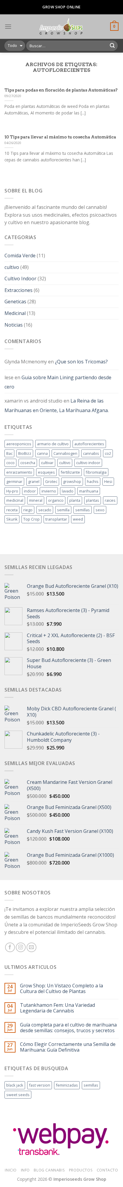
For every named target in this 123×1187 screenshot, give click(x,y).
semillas (82, 510)
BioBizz (24, 453)
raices (110, 500)
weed (78, 519)
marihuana (88, 491)
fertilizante (70, 472)
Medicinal (15, 313)
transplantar (56, 519)
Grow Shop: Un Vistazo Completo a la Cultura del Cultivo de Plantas (61, 988)
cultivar (47, 462)
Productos (81, 1170)
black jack (14, 1085)
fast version (39, 1085)
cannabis (91, 453)
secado (44, 510)
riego (28, 510)
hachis (93, 481)
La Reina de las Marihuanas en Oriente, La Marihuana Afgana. (56, 405)
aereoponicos (18, 443)
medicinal (14, 500)
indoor (30, 491)
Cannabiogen (65, 453)
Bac (9, 453)
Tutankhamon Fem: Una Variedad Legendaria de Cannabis (57, 1008)
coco (10, 462)
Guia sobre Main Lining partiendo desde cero (57, 382)
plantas (92, 500)
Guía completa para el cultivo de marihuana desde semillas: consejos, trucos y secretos (68, 1027)
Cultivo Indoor (20, 278)
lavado (67, 491)
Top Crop (31, 519)
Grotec (51, 481)
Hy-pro (12, 491)
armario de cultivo (53, 443)
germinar (14, 481)
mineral (35, 500)
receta (12, 510)
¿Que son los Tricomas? (81, 361)
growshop (72, 481)
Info (25, 1170)
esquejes (46, 472)
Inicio (11, 1170)
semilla (63, 510)
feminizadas (67, 1085)
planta (74, 500)
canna (42, 453)
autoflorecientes (89, 443)
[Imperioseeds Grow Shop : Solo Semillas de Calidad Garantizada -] (61, 26)
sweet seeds (18, 1094)
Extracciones (18, 290)
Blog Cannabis (49, 1170)
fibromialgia (96, 472)
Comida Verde (20, 255)
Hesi (108, 481)
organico (56, 500)
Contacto (107, 1170)
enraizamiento (19, 472)
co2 (108, 453)
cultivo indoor (88, 462)
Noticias (13, 325)
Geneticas (15, 301)
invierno (48, 491)
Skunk (12, 519)
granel (33, 481)
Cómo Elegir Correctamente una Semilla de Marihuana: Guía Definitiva (68, 1047)
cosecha (27, 462)
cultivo (11, 267)
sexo (100, 510)
